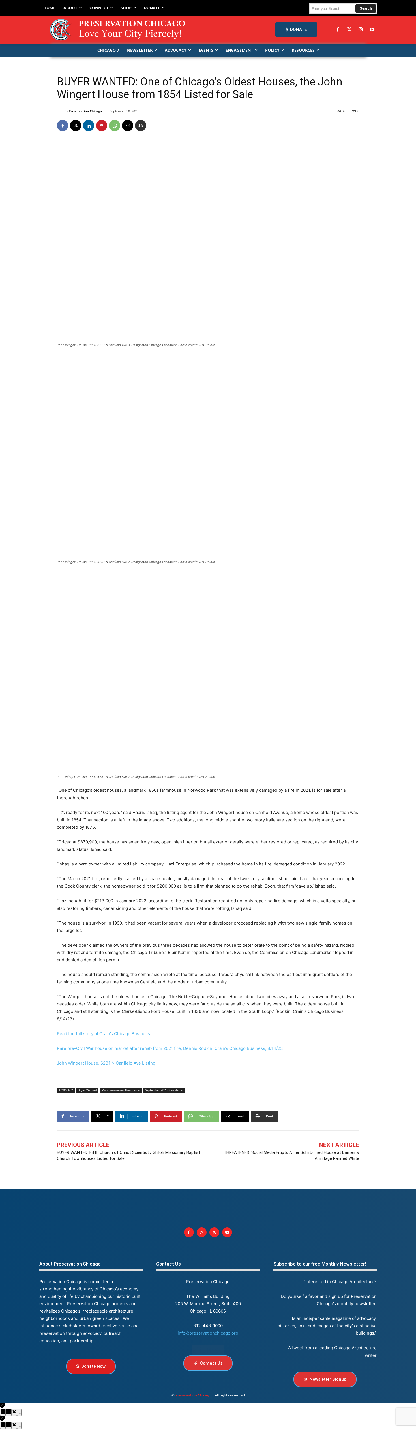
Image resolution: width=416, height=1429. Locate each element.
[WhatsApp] (114, 125)
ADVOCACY (66, 1090)
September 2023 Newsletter (164, 1090)
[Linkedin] (88, 125)
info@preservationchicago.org (208, 1333)
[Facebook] (337, 29)
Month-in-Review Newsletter (121, 1090)
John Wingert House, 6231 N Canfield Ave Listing (106, 1063)
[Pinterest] (101, 125)
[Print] (140, 125)
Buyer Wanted (87, 1090)
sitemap (208, 1350)
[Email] (127, 125)
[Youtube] (227, 1232)
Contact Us (168, 1264)
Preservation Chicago (85, 111)
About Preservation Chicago (70, 1264)
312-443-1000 (208, 1325)
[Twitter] (349, 29)
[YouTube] (372, 29)
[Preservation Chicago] (118, 30)
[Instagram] (360, 29)
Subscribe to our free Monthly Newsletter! (319, 1264)
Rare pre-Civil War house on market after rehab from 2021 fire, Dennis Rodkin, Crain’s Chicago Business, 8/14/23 (170, 1048)
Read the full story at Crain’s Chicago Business (103, 1033)
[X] (75, 125)
